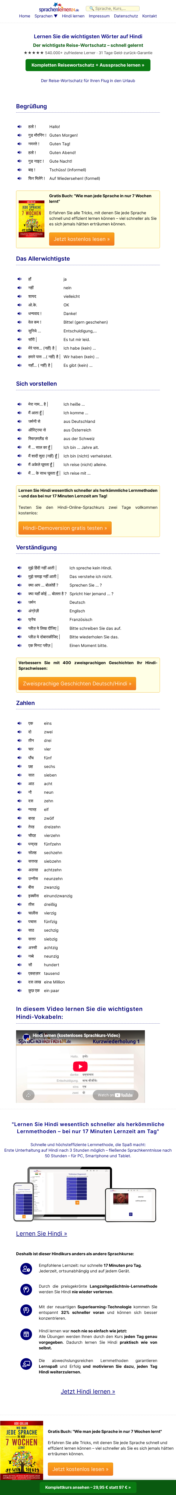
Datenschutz (126, 16)
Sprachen (44, 16)
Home (24, 16)
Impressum (99, 16)
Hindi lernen (73, 16)
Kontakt (149, 16)
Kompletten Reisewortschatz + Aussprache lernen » (88, 65)
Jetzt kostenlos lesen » (82, 239)
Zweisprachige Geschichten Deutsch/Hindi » (77, 683)
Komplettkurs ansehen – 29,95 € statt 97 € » (88, 1487)
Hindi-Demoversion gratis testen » (65, 528)
